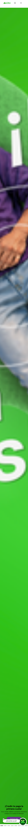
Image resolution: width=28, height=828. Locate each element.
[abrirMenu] (21, 2)
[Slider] (1, 825)
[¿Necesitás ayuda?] (23, 821)
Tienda (18, 3)
